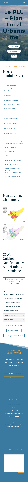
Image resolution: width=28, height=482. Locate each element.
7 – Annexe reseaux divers (10, 133)
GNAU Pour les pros (14, 330)
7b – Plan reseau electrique (10, 131)
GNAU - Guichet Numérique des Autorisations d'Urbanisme (14, 281)
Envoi (21, 474)
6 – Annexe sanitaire (9, 126)
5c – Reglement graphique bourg (12, 104)
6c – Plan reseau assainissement (12, 121)
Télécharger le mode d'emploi (14, 336)
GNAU (14, 56)
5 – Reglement (7, 95)
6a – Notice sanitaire (9, 116)
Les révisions (14, 46)
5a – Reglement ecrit (9, 98)
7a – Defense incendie (9, 128)
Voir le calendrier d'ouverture (14, 379)
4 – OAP (6, 93)
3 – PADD (6, 90)
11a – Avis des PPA (8, 158)
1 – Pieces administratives (10, 85)
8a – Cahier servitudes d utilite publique (13, 141)
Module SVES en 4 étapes (14, 325)
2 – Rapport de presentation (11, 88)
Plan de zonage (14, 51)
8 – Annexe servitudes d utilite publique (13, 143)
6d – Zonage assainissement (11, 123)
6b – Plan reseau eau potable (11, 118)
